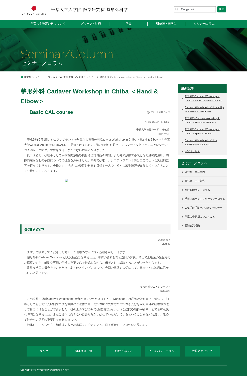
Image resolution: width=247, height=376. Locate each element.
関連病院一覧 (83, 351)
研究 (128, 23)
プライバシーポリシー (162, 351)
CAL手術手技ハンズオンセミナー (77, 77)
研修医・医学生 (166, 23)
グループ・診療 (91, 23)
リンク (44, 351)
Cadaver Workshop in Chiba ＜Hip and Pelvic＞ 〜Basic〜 (204, 109)
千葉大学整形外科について (48, 23)
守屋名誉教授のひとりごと (200, 216)
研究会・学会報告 (195, 180)
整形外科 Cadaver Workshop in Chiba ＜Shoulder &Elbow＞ (202, 120)
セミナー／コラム (45, 77)
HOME (28, 77)
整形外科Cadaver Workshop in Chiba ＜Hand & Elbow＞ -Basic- (203, 98)
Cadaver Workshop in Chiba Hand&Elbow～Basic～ (201, 142)
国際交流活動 (192, 225)
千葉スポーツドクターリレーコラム (205, 198)
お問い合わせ (123, 351)
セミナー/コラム (204, 23)
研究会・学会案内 (195, 171)
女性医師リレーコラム (197, 189)
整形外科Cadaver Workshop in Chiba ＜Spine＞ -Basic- (202, 131)
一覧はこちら (192, 151)
